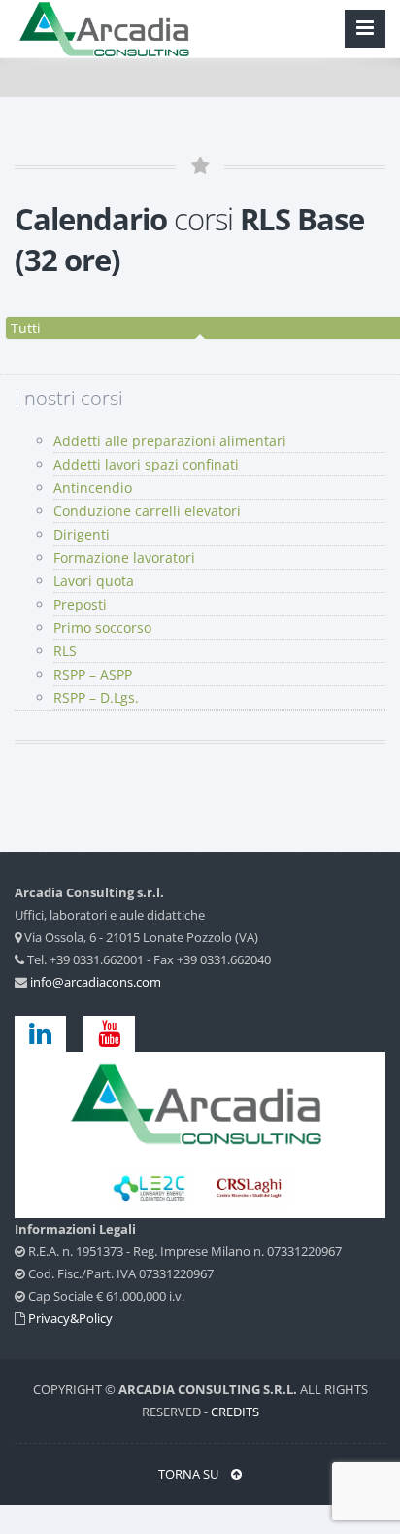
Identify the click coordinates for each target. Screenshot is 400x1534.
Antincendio (92, 487)
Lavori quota (93, 581)
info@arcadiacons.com (95, 982)
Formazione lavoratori (124, 557)
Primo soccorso (102, 627)
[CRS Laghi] (152, 1186)
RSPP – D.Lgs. (96, 697)
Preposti (80, 604)
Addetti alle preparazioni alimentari (169, 441)
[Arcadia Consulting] (200, 1102)
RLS (65, 651)
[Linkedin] (48, 1033)
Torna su (189, 1473)
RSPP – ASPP (92, 674)
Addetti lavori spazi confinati (146, 464)
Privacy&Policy (70, 1318)
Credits (235, 1411)
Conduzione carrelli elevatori (147, 511)
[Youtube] (109, 1033)
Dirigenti (81, 534)
